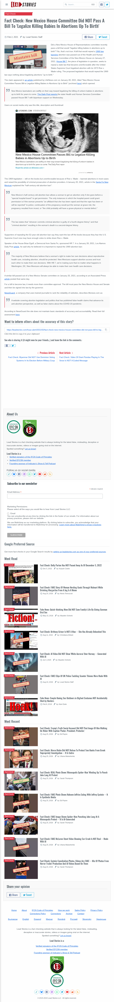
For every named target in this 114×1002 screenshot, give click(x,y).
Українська (101, 919)
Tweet (104, 37)
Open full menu (6, 4)
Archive (69, 913)
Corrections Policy (38, 913)
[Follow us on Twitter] (34, 474)
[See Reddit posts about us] (45, 474)
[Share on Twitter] (13, 345)
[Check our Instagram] (24, 474)
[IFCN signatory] (57, 965)
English (26, 919)
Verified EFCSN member (20, 460)
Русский (73, 919)
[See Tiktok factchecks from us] (9, 474)
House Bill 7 (61, 61)
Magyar (49, 919)
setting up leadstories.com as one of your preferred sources (79, 552)
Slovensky (86, 919)
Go (93, 4)
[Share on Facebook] (7, 345)
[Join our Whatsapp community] (29, 474)
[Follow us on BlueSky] (14, 474)
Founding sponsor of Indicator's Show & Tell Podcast (32, 463)
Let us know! (30, 449)
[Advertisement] (57, 385)
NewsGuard (9, 293)
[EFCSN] (57, 981)
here (79, 83)
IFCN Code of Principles (42, 910)
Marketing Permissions (17, 506)
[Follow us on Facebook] (19, 474)
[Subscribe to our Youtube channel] (40, 474)
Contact (80, 913)
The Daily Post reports (47, 94)
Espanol (37, 919)
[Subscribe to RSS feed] (50, 474)
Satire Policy (80, 910)
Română (61, 919)
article (16, 247)
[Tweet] (107, 4)
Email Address (14, 492)
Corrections (56, 913)
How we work (64, 910)
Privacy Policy (97, 910)
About (24, 910)
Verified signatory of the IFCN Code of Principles (30, 457)
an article (29, 80)
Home (14, 910)
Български (13, 919)
